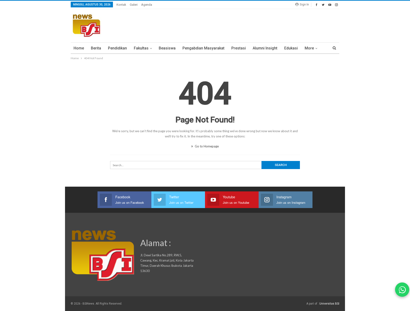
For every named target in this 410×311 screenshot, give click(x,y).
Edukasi (291, 48)
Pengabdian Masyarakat (203, 48)
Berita (96, 48)
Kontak (121, 4)
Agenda (146, 4)
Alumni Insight (265, 48)
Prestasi (238, 48)
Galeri (134, 4)
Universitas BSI (329, 303)
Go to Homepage (206, 146)
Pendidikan (117, 48)
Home (79, 48)
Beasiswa (167, 48)
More (309, 48)
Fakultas (141, 48)
